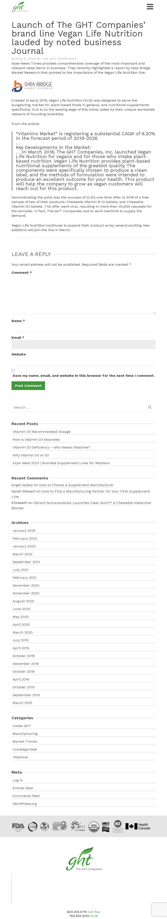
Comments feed (26, 796)
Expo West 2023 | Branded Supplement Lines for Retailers (61, 463)
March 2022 (22, 554)
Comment (22, 272)
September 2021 (26, 562)
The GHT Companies (59, 58)
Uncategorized (25, 749)
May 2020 (21, 617)
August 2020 (23, 601)
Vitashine (20, 757)
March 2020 (23, 632)
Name (18, 321)
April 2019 (21, 648)
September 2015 (26, 695)
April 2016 (21, 679)
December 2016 (26, 664)
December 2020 (26, 585)
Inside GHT (22, 726)
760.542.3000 (79, 915)
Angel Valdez (22, 485)
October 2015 (24, 687)
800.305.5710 (77, 912)
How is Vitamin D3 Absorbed (36, 439)
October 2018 (24, 656)
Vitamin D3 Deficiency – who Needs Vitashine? (51, 447)
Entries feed (23, 788)
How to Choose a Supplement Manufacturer (76, 485)
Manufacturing (25, 734)
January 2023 (24, 546)
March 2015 (22, 703)
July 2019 (20, 640)
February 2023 (25, 538)
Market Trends (25, 741)
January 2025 (24, 531)
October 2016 (24, 671)
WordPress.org (25, 804)
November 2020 (26, 593)
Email (18, 337)
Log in (18, 780)
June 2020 (21, 609)
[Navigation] (150, 6)
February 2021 (25, 577)
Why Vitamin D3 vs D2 (31, 455)
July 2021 (20, 570)
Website (19, 354)
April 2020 (21, 624)
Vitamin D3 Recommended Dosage (41, 432)
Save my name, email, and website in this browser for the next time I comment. (84, 376)
